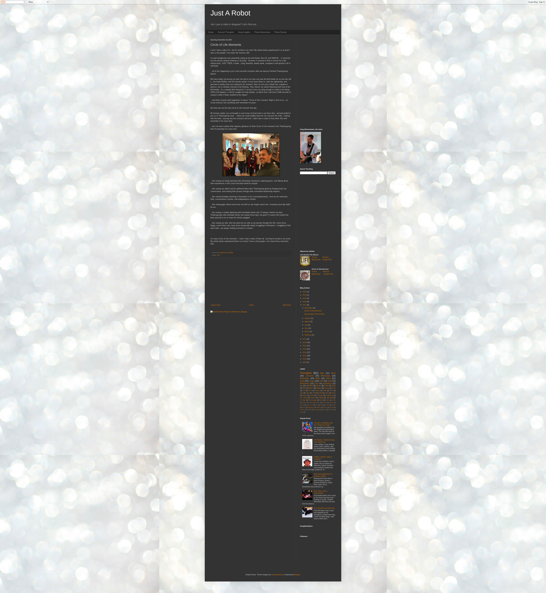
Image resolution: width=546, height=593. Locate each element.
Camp (302, 405)
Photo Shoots (280, 32)
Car (317, 405)
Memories (325, 376)
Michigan (311, 407)
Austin (305, 395)
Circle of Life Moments (312, 311)
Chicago (320, 395)
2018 (305, 302)
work (302, 381)
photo (330, 381)
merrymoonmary (277, 575)
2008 (320, 393)
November (309, 308)
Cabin (312, 395)
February (308, 335)
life (301, 386)
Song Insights (244, 32)
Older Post (287, 305)
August (307, 322)
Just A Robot (230, 13)
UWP (309, 409)
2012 (305, 352)
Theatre (302, 409)
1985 (334, 400)
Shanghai (330, 397)
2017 (218, 255)
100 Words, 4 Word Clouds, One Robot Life (324, 441)
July (306, 325)
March (307, 332)
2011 (305, 356)
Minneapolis (305, 383)
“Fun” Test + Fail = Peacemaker (321, 492)
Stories (317, 390)
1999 (317, 402)
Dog (304, 388)
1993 (304, 402)
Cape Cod (309, 405)
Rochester (304, 378)
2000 (324, 402)
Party (325, 407)
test (321, 400)
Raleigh (320, 397)
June (307, 328)
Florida (326, 388)
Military (319, 407)
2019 (305, 298)
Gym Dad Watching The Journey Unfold (323, 475)
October (308, 318)
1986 (324, 390)
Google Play (327, 260)
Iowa (303, 407)
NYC (310, 390)
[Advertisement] (250, 281)
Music (318, 386)
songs (312, 381)
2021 (305, 292)
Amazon (325, 257)
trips (301, 393)
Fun (304, 390)
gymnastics (327, 383)
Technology (313, 400)
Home (211, 32)
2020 (305, 295)
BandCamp (316, 260)
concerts (309, 376)
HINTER (310, 386)
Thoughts (306, 372)
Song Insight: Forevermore (314, 314)
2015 (305, 342)
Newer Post (215, 305)
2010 (305, 359)
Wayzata (317, 409)
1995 (311, 402)
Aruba (333, 393)
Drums (327, 405)
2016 (305, 339)
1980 (327, 400)
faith (324, 409)
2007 (331, 390)
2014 (305, 346)
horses (331, 409)
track (301, 412)
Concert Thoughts (226, 32)
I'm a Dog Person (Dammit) (324, 508)
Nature (313, 397)
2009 (305, 362)
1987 (307, 393)
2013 (305, 349)
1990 (314, 393)
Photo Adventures (262, 32)
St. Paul (302, 400)
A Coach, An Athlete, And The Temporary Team (323, 424)
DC (321, 405)
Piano (331, 407)
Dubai (334, 405)
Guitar (318, 388)
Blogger (297, 575)
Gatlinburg (329, 395)
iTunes (314, 257)
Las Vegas (303, 397)
